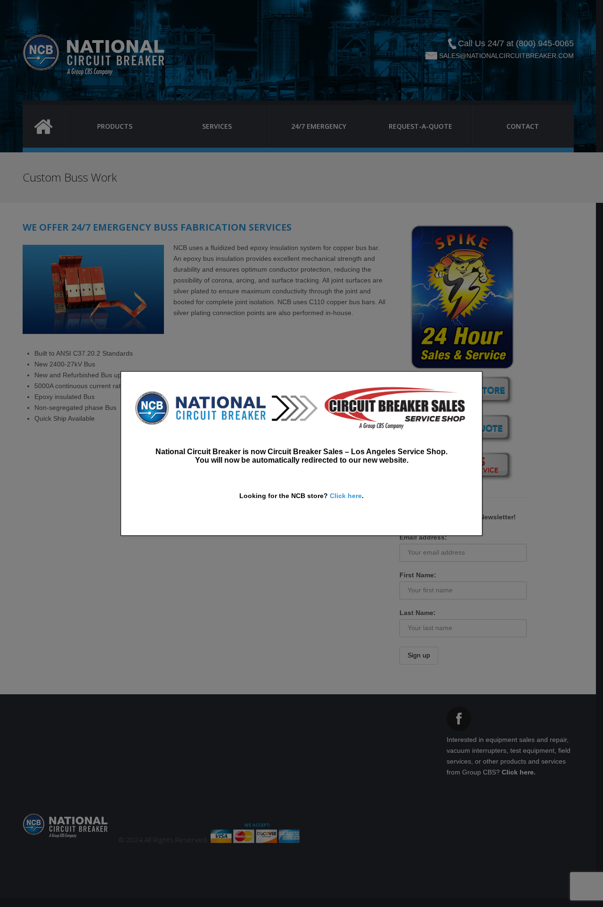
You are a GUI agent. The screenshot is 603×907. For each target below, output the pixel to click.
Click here (346, 495)
